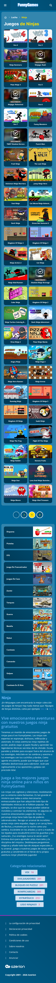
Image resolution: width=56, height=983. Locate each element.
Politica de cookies (18, 934)
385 (39, 891)
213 (38, 897)
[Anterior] (16, 515)
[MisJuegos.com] (5, 17)
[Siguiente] (24, 515)
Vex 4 (43, 708)
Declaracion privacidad (20, 929)
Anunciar (13, 957)
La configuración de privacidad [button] (24, 923)
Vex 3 (51, 708)
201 (39, 878)
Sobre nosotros (16, 946)
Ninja (24, 17)
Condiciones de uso (19, 940)
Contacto (13, 952)
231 (41, 885)
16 (32, 872)
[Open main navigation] (5, 5)
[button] (51, 5)
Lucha (14, 17)
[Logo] (28, 5)
